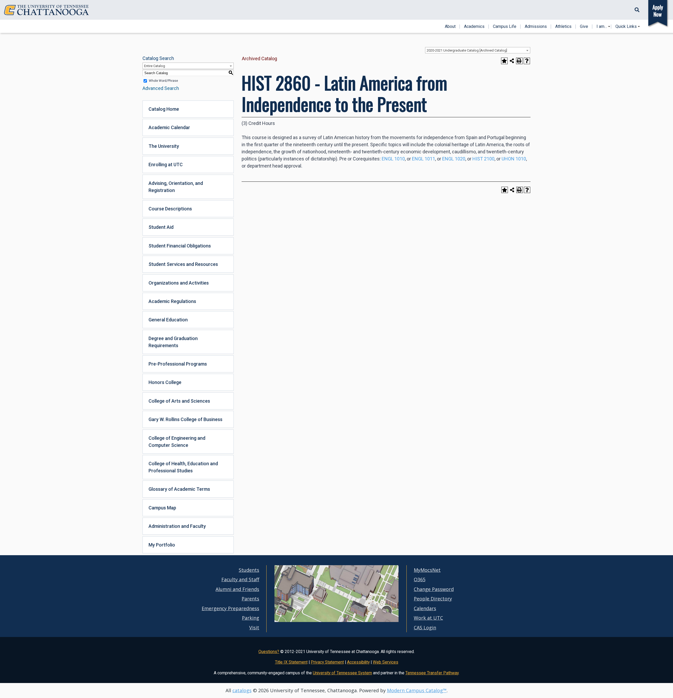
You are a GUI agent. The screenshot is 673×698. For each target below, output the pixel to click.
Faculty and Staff (240, 579)
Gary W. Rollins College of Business (185, 419)
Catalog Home (164, 109)
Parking (250, 618)
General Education (168, 319)
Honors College (165, 382)
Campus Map (162, 507)
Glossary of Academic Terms (179, 489)
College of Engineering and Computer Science (177, 441)
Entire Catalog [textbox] (154, 66)
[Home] (46, 10)
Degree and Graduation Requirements (173, 342)
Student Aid (161, 227)
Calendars (425, 608)
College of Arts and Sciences (179, 401)
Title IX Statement (291, 662)
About (450, 26)
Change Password (434, 589)
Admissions (536, 26)
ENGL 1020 (453, 158)
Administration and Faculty (177, 526)
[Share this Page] (512, 61)
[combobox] (477, 50)
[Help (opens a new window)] (527, 61)
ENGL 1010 (393, 158)
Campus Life (504, 26)
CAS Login (425, 627)
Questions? (268, 651)
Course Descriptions (170, 208)
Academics (474, 26)
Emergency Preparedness (230, 608)
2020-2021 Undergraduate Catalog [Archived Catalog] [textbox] (467, 50)
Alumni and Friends (237, 589)
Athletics (563, 26)
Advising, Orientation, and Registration (176, 186)
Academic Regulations (172, 301)
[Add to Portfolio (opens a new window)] (504, 61)
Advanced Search (160, 88)
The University (164, 146)
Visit (254, 627)
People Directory (433, 598)
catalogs (242, 690)
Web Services (385, 662)
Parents (250, 598)
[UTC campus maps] (336, 620)
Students (249, 570)
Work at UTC (428, 618)
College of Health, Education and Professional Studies (183, 467)
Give (584, 26)
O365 (419, 579)
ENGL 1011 (423, 158)
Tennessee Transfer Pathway (431, 672)
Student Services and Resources (183, 264)
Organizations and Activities (179, 283)
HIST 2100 (483, 158)
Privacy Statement (327, 662)
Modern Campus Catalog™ (417, 690)
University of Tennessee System (342, 672)
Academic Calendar (169, 127)
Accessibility (358, 662)
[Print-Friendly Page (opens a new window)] (519, 61)
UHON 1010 (514, 158)
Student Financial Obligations (180, 246)
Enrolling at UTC (166, 164)
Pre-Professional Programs (178, 364)
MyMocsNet (427, 570)
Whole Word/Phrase (163, 81)
